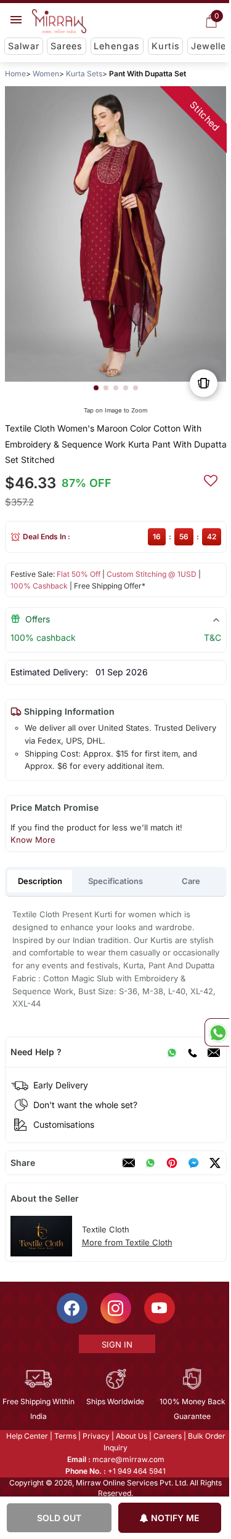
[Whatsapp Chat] (217, 1032)
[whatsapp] (150, 1163)
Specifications (115, 881)
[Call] (192, 1052)
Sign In (115, 1344)
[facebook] (193, 1163)
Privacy (94, 1436)
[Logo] (59, 21)
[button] (95, 387)
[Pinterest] (171, 1163)
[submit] (210, 479)
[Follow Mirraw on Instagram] (114, 1308)
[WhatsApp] (171, 1052)
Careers (166, 1436)
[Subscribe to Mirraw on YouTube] (158, 1308)
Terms (64, 1436)
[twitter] (214, 1163)
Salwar (23, 46)
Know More (32, 840)
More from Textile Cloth (126, 1242)
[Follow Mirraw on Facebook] (70, 1308)
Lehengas (117, 46)
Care (191, 881)
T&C (212, 637)
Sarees (67, 46)
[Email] (213, 1052)
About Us (130, 1436)
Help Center (26, 1436)
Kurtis (166, 46)
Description (40, 881)
